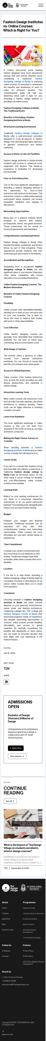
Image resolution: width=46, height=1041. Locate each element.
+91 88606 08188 (9, 981)
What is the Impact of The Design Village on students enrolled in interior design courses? (22, 848)
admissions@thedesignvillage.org (15, 985)
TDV (6, 868)
